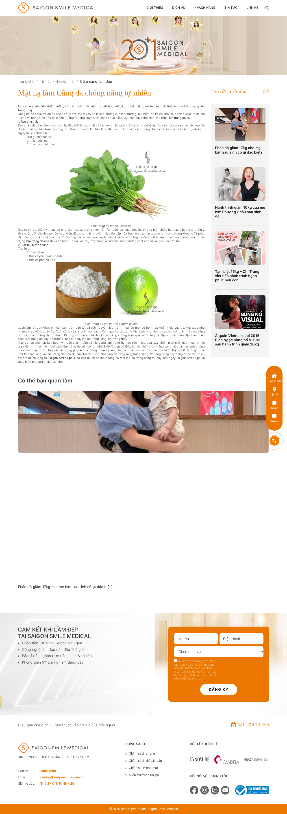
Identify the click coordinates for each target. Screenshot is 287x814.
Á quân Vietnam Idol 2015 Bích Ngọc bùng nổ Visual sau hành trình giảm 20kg (237, 340)
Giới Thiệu (154, 7)
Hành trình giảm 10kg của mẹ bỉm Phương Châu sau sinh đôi (240, 211)
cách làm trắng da (173, 117)
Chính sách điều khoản (145, 760)
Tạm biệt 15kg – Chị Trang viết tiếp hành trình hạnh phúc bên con (237, 275)
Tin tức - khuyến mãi (57, 81)
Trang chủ (26, 81)
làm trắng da (34, 241)
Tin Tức (230, 7)
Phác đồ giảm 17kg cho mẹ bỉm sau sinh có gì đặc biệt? (239, 150)
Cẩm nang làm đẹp (96, 81)
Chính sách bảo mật (143, 768)
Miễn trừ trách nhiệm (144, 775)
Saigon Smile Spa (60, 358)
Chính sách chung (142, 753)
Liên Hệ (252, 7)
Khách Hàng (204, 7)
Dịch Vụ (178, 7)
